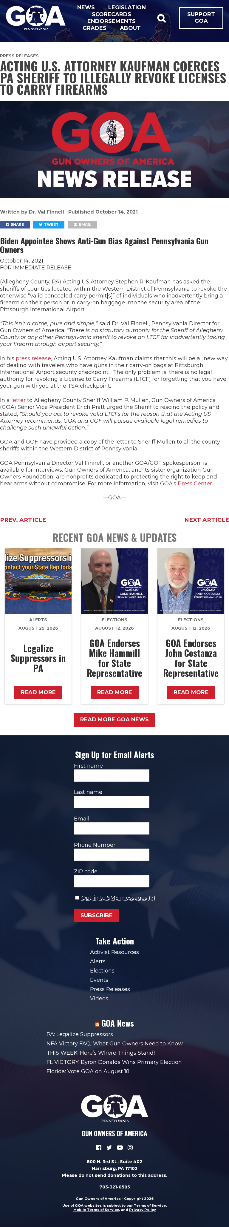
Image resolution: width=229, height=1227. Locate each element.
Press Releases (19, 56)
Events (99, 980)
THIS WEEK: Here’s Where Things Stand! (101, 1053)
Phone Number (94, 845)
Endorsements (111, 21)
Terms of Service (150, 1205)
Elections (114, 619)
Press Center (195, 483)
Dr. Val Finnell (47, 212)
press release (33, 358)
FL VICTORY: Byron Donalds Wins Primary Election (114, 1062)
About (130, 28)
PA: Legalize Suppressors (80, 1034)
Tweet (50, 224)
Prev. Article (23, 519)
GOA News (117, 1023)
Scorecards (111, 14)
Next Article (206, 519)
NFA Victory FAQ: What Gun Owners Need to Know (115, 1043)
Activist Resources (114, 952)
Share (17, 224)
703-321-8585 (114, 1187)
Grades (94, 28)
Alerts (38, 619)
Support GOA (201, 17)
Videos (99, 998)
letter (18, 400)
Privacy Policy (142, 1210)
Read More (38, 692)
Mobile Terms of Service (96, 1210)
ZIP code (86, 871)
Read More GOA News (114, 719)
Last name (88, 792)
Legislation (127, 7)
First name (88, 766)
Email (84, 224)
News (86, 7)
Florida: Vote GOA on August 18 (88, 1071)
